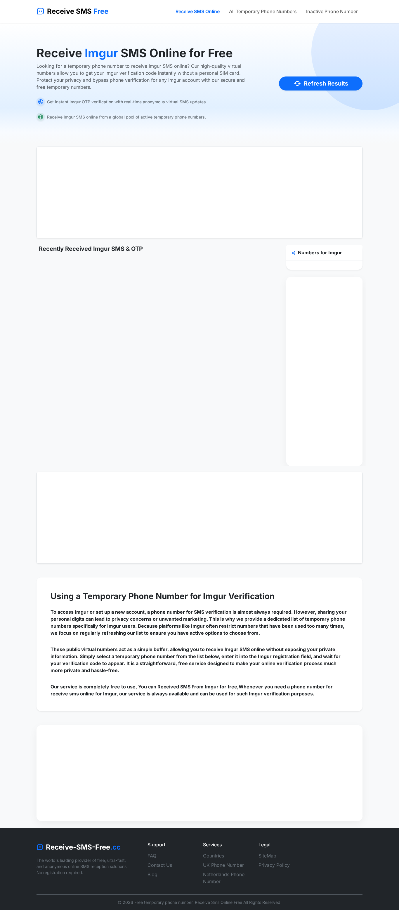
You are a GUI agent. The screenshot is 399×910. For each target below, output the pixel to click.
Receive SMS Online (198, 11)
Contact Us (160, 865)
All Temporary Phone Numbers (263, 11)
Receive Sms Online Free (218, 902)
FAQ (152, 856)
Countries (213, 856)
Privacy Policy (274, 865)
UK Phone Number (223, 865)
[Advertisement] (199, 192)
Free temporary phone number (163, 902)
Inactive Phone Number (332, 11)
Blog (152, 874)
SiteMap (267, 856)
